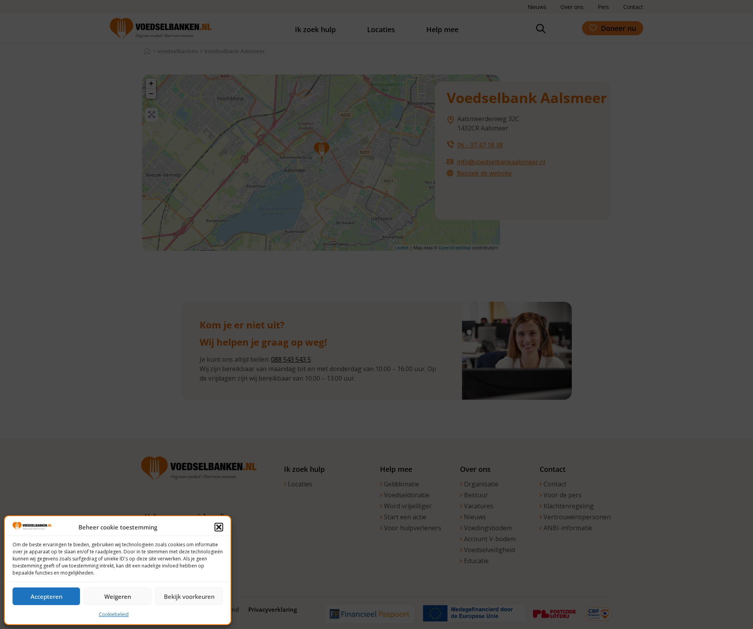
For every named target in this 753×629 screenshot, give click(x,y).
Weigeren (117, 596)
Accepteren (46, 596)
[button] (219, 527)
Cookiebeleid (114, 614)
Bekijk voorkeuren (189, 596)
